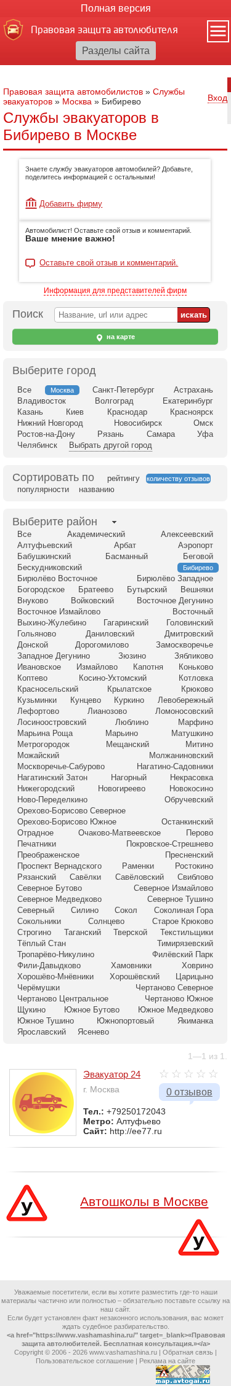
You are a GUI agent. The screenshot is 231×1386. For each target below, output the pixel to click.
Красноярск (191, 412)
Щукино (31, 1009)
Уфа (205, 434)
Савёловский (139, 877)
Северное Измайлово (173, 888)
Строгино (34, 932)
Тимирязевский (185, 943)
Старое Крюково (182, 921)
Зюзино (132, 655)
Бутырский (147, 589)
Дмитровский (188, 633)
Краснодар (127, 412)
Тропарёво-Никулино (55, 954)
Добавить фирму (70, 203)
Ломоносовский (184, 711)
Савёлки (85, 877)
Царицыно (194, 976)
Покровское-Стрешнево (169, 843)
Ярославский (41, 1031)
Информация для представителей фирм (115, 290)
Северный (35, 910)
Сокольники (39, 921)
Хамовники (131, 965)
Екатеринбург (188, 400)
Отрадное (35, 832)
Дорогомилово (102, 644)
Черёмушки (38, 987)
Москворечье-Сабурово (61, 766)
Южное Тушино (45, 1020)
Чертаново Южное (179, 998)
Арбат (125, 545)
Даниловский (110, 633)
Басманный (126, 556)
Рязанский (36, 877)
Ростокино (194, 866)
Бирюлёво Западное (175, 578)
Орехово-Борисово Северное (71, 810)
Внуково (32, 600)
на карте (120, 336)
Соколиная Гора (183, 910)
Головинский (189, 622)
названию (97, 489)
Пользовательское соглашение (85, 1360)
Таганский (82, 932)
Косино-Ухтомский (113, 678)
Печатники (36, 843)
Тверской (130, 932)
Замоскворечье (184, 644)
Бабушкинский (44, 556)
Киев (75, 412)
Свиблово (195, 877)
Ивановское (39, 666)
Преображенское (48, 854)
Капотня (148, 666)
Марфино (195, 722)
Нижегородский (46, 788)
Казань (30, 412)
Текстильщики (186, 932)
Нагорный (129, 777)
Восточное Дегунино (175, 600)
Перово (199, 832)
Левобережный (185, 700)
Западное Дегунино (53, 655)
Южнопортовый (125, 1020)
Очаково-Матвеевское (119, 832)
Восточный (192, 611)
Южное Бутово (92, 1009)
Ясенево (93, 1031)
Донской (32, 644)
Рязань (110, 434)
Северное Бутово (49, 888)
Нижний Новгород (50, 423)
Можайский (38, 755)
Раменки (138, 866)
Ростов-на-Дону (46, 434)
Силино (85, 910)
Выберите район (54, 521)
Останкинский (187, 821)
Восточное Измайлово (58, 611)
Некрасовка (191, 777)
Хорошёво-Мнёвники (55, 976)
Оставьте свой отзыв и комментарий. (108, 263)
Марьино (121, 733)
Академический (96, 534)
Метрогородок (43, 744)
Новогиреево (121, 788)
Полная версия (116, 8)
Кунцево (85, 700)
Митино (199, 744)
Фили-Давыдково (49, 965)
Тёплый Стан (41, 943)
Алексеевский (187, 534)
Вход (217, 98)
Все (24, 389)
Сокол (126, 910)
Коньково (196, 666)
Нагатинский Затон (52, 777)
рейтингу (123, 478)
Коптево (32, 678)
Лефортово (38, 711)
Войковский (92, 600)
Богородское (41, 589)
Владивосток (41, 400)
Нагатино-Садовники (175, 766)
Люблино (131, 722)
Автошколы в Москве (144, 1201)
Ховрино (197, 965)
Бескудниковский (49, 567)
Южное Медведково (175, 1009)
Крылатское (129, 689)
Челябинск (37, 445)
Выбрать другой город (110, 445)
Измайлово (97, 666)
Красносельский (47, 689)
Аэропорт (195, 545)
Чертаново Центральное (62, 998)
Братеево (95, 589)
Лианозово (107, 711)
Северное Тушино (180, 899)
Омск (203, 423)
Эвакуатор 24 (111, 1074)
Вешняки (196, 589)
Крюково (197, 689)
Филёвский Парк (182, 954)
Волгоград (114, 400)
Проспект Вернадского (59, 866)
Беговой (198, 556)
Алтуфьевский (44, 545)
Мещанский (127, 744)
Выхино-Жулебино (51, 622)
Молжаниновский (181, 755)
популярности (43, 489)
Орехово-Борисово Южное (66, 821)
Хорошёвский (135, 976)
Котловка (196, 678)
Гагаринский (125, 622)
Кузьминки (37, 700)
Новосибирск (138, 423)
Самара (161, 434)
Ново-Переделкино (52, 799)
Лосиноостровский (51, 722)
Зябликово (193, 655)
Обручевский (188, 799)
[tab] (54, 522)
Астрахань (193, 389)
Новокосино (191, 788)
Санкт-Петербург (123, 389)
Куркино (129, 700)
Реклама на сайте (167, 1360)
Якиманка (195, 1020)
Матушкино (192, 733)
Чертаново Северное (174, 987)
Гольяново (36, 633)
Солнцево (106, 921)
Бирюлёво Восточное (57, 578)
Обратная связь (188, 1352)
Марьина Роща (45, 733)
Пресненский (189, 854)
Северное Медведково (59, 899)
